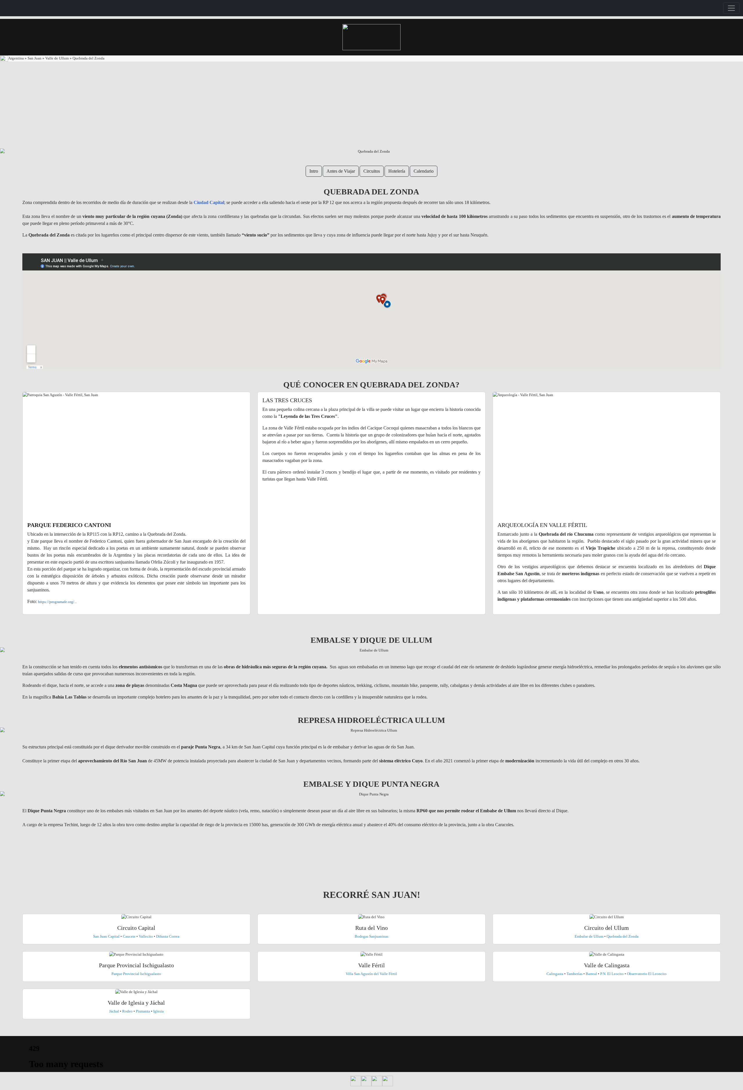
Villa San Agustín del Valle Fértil (371, 974)
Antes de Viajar (341, 171)
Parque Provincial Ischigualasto (136, 974)
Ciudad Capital (209, 202)
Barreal (591, 974)
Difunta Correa (167, 936)
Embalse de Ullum (589, 936)
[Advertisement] (371, 105)
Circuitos (371, 171)
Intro (313, 171)
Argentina (16, 58)
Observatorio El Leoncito (647, 974)
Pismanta (143, 1011)
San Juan (35, 58)
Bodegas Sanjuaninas (371, 936)
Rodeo (128, 1011)
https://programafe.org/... (57, 602)
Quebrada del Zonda (88, 58)
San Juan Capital (106, 936)
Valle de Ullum (57, 58)
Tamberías (575, 974)
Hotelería (396, 171)
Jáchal (114, 1011)
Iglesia (158, 1011)
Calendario (424, 171)
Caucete (129, 936)
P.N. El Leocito (612, 974)
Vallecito (146, 936)
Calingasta (555, 974)
